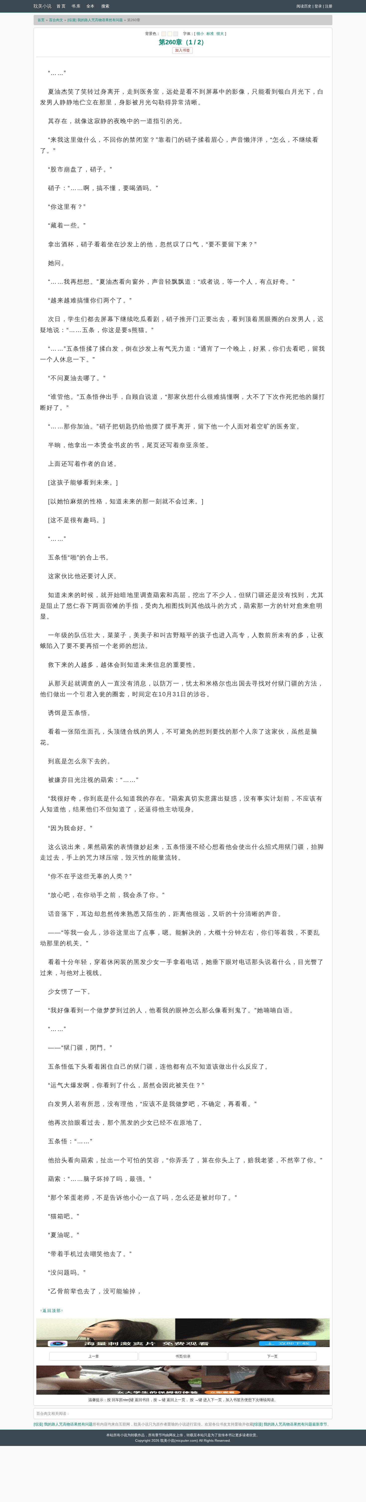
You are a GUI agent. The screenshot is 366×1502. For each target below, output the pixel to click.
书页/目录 (183, 1356)
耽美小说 (43, 6)
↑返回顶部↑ (51, 1310)
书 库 (75, 6)
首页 (41, 20)
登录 (318, 6)
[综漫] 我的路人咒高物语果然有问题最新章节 (290, 1424)
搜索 (105, 6)
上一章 (93, 1356)
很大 (220, 33)
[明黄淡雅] (170, 34)
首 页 (61, 6)
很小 (200, 33)
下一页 (272, 1356)
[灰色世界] (176, 34)
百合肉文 (56, 20)
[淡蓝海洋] (164, 34)
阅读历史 (304, 6)
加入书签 (182, 50)
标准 (210, 33)
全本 (90, 6)
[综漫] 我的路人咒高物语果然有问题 (95, 20)
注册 (328, 6)
